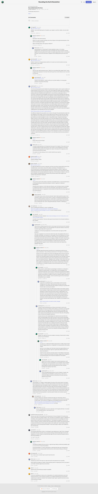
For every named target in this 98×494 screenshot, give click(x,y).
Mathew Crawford (32, 9)
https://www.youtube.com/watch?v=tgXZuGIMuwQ (41, 111)
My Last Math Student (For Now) (35, 7)
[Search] (81, 2)
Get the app (54, 488)
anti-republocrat (34, 205)
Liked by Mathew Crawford (36, 28)
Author (34, 180)
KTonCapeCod (33, 453)
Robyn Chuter (33, 163)
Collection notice (57, 485)
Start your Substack (46, 488)
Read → (29, 13)
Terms (52, 485)
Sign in (94, 2)
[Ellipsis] (69, 27)
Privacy (49, 485)
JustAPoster (33, 86)
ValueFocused (33, 156)
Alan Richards (33, 59)
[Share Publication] (84, 2)
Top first (67, 17)
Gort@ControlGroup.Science (36, 414)
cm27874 (33, 429)
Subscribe (89, 2)
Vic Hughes (33, 27)
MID (32, 467)
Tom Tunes (35, 214)
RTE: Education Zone (32, 6)
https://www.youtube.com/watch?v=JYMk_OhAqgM (50, 301)
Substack (43, 491)
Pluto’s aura (36, 47)
